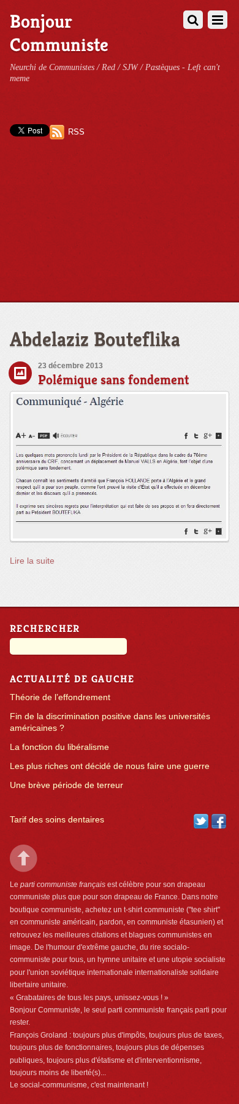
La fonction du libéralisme (59, 747)
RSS (76, 131)
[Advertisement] (119, 231)
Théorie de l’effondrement (60, 697)
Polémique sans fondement (113, 379)
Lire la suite (32, 561)
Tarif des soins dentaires (57, 819)
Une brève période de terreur (66, 785)
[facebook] (218, 820)
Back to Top (23, 858)
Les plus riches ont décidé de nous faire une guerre (110, 766)
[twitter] (201, 820)
